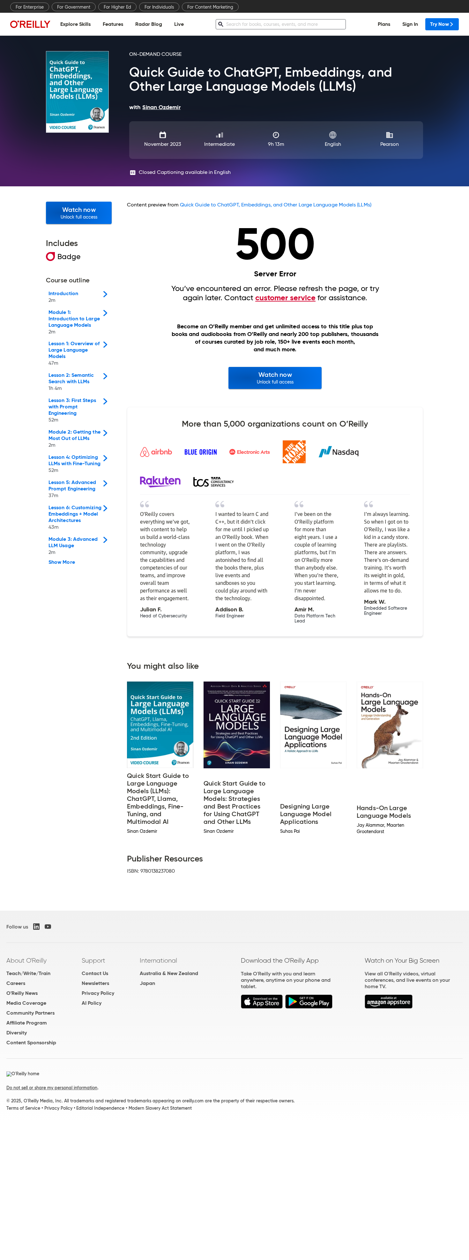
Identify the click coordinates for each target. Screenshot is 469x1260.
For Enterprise (30, 7)
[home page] (30, 24)
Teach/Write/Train (28, 973)
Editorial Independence (100, 1108)
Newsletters (95, 983)
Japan (147, 983)
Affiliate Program (26, 1022)
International (158, 960)
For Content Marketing (210, 7)
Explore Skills (75, 24)
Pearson (389, 144)
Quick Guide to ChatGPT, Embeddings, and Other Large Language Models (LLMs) (275, 205)
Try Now (439, 24)
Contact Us (95, 973)
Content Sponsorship (31, 1042)
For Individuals (159, 7)
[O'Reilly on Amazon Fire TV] (389, 1006)
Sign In (410, 24)
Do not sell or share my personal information (51, 1088)
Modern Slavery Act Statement (160, 1108)
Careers (15, 983)
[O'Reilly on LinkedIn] (36, 926)
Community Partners (30, 1013)
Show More (61, 562)
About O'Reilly (26, 960)
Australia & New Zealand (169, 973)
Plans (384, 24)
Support (93, 960)
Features (113, 24)
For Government (73, 7)
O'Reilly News (22, 993)
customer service (285, 297)
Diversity (16, 1032)
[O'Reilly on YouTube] (48, 926)
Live (179, 24)
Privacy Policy (98, 993)
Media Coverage (26, 1003)
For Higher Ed (117, 7)
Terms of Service (23, 1108)
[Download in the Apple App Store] (262, 1006)
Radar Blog (148, 24)
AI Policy (91, 1003)
